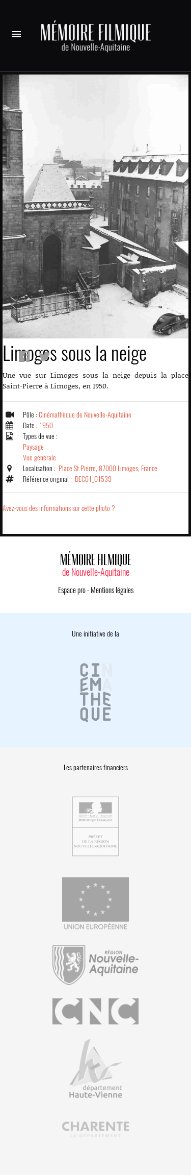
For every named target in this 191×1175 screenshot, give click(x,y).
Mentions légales (112, 590)
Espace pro (72, 590)
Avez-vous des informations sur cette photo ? (59, 508)
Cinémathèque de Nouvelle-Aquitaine (85, 415)
